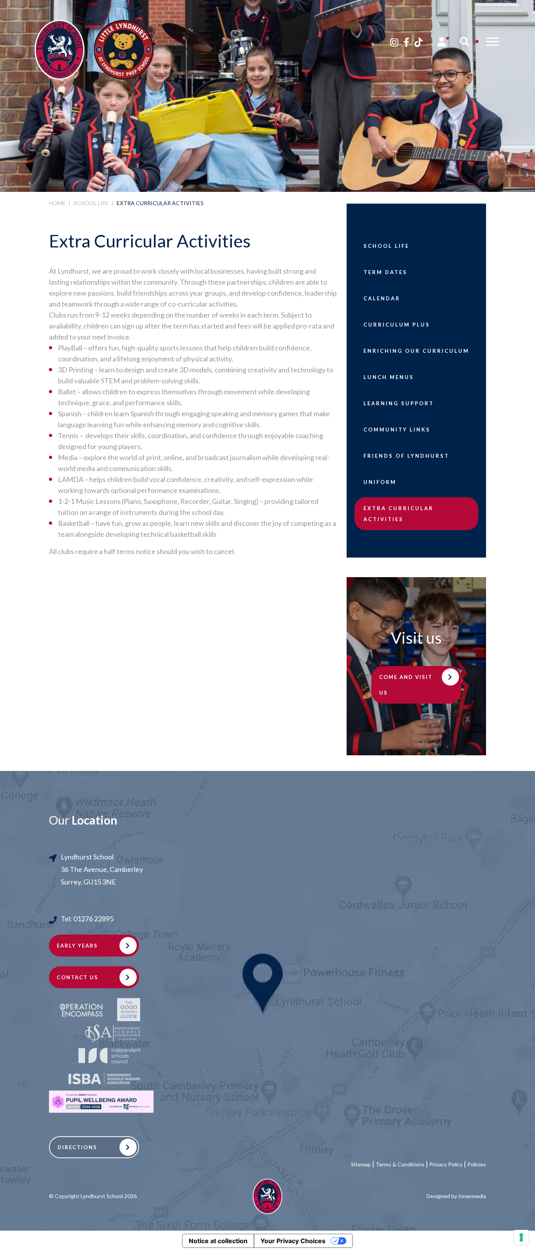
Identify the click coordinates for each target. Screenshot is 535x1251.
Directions (77, 1147)
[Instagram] (394, 42)
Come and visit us (405, 685)
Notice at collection (218, 1241)
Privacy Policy (446, 1164)
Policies (476, 1164)
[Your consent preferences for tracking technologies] (521, 1237)
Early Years (77, 945)
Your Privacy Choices (292, 1241)
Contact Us (77, 977)
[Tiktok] (418, 42)
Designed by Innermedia (456, 1196)
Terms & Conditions (400, 1164)
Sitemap (361, 1164)
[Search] (464, 41)
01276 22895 (93, 918)
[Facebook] (406, 42)
